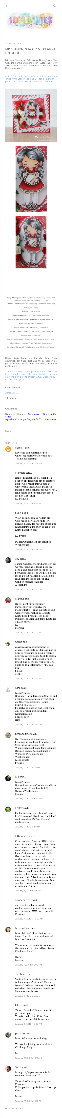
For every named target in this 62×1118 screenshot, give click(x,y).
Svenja (19, 512)
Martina (19, 598)
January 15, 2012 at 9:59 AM (28, 890)
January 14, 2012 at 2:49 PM (28, 463)
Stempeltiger (23, 733)
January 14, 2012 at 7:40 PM (28, 589)
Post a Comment (14, 1108)
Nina (18, 687)
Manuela (20, 472)
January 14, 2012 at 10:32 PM (29, 798)
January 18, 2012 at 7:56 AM (28, 996)
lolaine (18, 1005)
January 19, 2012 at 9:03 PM (28, 1024)
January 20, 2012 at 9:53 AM (28, 1101)
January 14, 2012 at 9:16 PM (28, 678)
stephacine (21, 974)
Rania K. (19, 447)
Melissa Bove (23, 928)
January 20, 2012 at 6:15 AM (28, 1058)
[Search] (55, 5)
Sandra (19, 1067)
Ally (17, 558)
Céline (18, 641)
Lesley (19, 808)
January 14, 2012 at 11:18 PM (28, 826)
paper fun (20, 1033)
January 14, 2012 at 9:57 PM (28, 767)
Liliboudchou (22, 836)
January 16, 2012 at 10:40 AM (29, 918)
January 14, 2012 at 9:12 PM (28, 632)
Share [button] (8, 431)
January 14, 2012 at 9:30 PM (28, 724)
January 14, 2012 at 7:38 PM (28, 549)
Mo (17, 776)
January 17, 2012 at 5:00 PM (28, 965)
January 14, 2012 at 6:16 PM (28, 503)
